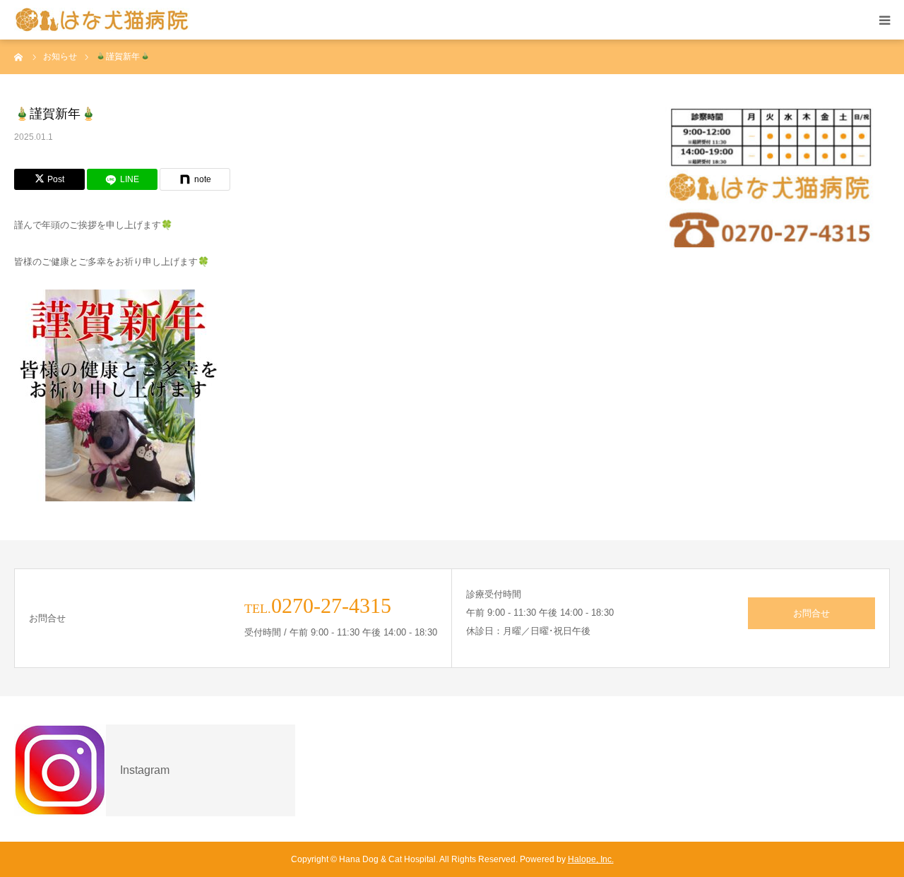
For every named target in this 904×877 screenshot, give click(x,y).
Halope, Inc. (591, 859)
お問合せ (811, 613)
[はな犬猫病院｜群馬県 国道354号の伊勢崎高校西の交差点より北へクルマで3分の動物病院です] (102, 20)
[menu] (884, 20)
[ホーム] (19, 56)
